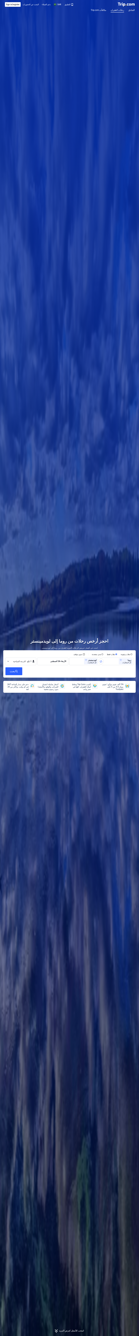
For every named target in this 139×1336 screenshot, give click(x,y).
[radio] (127, 654)
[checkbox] (79, 654)
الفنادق (131, 10)
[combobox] (117, 661)
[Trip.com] (126, 4)
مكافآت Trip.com (98, 10)
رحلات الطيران (117, 10)
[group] (118, 661)
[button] (57, 4)
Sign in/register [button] (13, 4)
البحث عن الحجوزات (31, 4)
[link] (68, 4)
